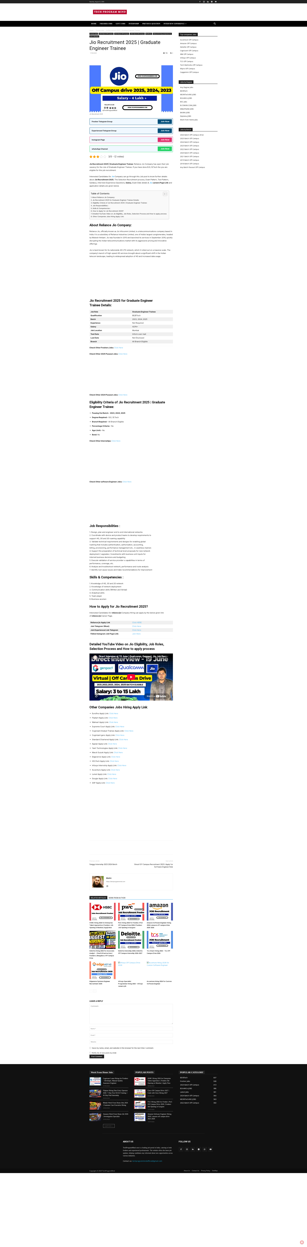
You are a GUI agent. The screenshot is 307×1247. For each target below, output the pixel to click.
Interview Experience (174, 24)
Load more (108, 1126)
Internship (134, 24)
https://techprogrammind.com (115, 881)
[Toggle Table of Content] (164, 194)
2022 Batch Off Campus (189, 149)
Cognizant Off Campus (189, 50)
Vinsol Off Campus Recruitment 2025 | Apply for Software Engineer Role (153, 865)
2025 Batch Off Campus (137, 34)
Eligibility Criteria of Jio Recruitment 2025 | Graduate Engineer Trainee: (120, 203)
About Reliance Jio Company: (103, 197)
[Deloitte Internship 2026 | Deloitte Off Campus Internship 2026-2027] (131, 940)
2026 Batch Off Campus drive (192, 135)
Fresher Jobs (106, 24)
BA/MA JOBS (185, 112)
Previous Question (151, 24)
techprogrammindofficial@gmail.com (147, 1161)
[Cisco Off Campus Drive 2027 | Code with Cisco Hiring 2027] (140, 1093)
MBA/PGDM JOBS (187, 109)
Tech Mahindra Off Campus (191, 65)
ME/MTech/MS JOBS (188, 94)
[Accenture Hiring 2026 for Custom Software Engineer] (160, 970)
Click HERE (137, 622)
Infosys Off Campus (188, 58)
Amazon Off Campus (188, 43)
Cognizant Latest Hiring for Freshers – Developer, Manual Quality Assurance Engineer (115, 1081)
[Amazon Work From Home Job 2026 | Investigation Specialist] (95, 1117)
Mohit (109, 878)
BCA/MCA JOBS (186, 98)
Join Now (165, 121)
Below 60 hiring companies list (162, 34)
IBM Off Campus (186, 54)
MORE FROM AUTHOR (117, 898)
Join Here (136, 634)
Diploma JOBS (185, 116)
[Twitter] (119, 58)
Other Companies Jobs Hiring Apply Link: (108, 216)
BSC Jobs (183, 102)
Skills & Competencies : (102, 208)
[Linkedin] (208, 1)
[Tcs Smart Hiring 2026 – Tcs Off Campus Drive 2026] (160, 940)
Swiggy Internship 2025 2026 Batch (103, 864)
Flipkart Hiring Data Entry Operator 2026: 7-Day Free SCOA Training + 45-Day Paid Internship (115, 1093)
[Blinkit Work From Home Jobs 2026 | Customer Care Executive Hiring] (95, 1106)
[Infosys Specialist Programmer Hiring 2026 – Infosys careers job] (131, 970)
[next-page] (94, 990)
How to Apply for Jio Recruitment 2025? (108, 211)
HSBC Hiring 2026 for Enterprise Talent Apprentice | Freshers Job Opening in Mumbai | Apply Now (101, 925)
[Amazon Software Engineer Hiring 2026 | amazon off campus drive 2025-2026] (160, 912)
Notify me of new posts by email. (104, 1053)
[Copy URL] (91, 58)
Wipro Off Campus (187, 68)
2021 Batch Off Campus (189, 156)
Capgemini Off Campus (189, 72)
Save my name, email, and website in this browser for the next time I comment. (123, 1048)
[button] (215, 24)
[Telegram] (212, 1)
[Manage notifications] (302, 1242)
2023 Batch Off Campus (106, 34)
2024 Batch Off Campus (121, 34)
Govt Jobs (120, 24)
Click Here (118, 347)
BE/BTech (148, 34)
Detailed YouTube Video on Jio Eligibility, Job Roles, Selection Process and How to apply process (129, 214)
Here (115, 713)
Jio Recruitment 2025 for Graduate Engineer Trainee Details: (116, 200)
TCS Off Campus (186, 61)
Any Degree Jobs (186, 87)
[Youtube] (216, 1)
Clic (110, 713)
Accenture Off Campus (189, 40)
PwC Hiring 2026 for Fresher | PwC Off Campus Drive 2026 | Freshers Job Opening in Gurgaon (130, 925)
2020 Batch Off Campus (189, 153)
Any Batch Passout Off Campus (192, 167)
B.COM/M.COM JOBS (188, 105)
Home (93, 24)
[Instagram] (204, 1)
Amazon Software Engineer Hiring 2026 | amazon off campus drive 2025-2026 (159, 925)
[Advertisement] (131, 278)
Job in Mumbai (94, 36)
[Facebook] (200, 1)
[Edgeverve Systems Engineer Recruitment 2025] (102, 970)
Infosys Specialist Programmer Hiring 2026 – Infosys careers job (130, 983)
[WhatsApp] (108, 58)
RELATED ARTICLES (98, 898)
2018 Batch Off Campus (189, 164)
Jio (113, 176)
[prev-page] (90, 990)
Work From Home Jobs (189, 120)
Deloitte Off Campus (188, 47)
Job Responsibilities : (101, 206)
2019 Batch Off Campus (189, 160)
